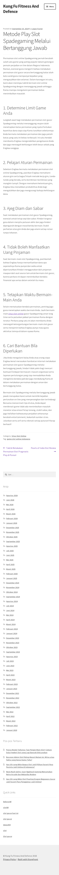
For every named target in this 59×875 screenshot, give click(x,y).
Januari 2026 (11, 523)
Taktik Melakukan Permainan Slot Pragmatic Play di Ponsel (15, 451)
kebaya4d (7, 801)
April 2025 (10, 564)
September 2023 (13, 652)
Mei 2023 (9, 670)
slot (5, 830)
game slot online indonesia (18, 439)
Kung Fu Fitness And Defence (21, 8)
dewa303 (7, 825)
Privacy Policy (9, 859)
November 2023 (12, 642)
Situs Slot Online (19, 436)
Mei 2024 (9, 615)
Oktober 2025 (11, 537)
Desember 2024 (12, 583)
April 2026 (10, 509)
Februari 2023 (12, 684)
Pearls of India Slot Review (43, 449)
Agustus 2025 (12, 546)
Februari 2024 (12, 629)
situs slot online (16, 313)
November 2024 (12, 587)
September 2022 (13, 707)
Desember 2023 (12, 638)
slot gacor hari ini (10, 813)
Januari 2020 (11, 730)
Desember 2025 (12, 527)
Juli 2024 (10, 606)
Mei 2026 (9, 504)
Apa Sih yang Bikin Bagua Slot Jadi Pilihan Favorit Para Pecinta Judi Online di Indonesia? (29, 765)
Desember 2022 (12, 693)
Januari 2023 (11, 688)
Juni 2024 (10, 610)
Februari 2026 (12, 518)
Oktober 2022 (11, 702)
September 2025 (13, 541)
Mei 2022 (9, 712)
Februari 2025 (12, 573)
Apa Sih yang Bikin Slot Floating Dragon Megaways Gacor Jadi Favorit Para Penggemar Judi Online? (30, 780)
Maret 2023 (10, 679)
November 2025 (12, 532)
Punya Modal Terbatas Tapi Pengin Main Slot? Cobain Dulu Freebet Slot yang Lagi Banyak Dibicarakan (29, 751)
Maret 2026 (10, 514)
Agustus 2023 (12, 656)
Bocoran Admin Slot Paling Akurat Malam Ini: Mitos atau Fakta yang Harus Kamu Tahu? (30, 758)
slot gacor (7, 819)
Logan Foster (37, 28)
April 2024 (10, 619)
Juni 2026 (10, 500)
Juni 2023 (10, 665)
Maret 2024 (10, 624)
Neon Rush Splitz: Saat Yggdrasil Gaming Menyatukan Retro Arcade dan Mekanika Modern (29, 773)
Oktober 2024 (11, 592)
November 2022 (12, 698)
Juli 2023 (10, 661)
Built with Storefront (28, 859)
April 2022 (10, 716)
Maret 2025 (10, 569)
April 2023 (10, 675)
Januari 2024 (11, 633)
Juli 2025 (10, 550)
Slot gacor (7, 836)
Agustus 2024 (12, 601)
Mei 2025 (9, 560)
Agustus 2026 (12, 495)
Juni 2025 (10, 555)
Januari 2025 (11, 578)
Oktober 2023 (11, 647)
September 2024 (13, 596)
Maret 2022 (10, 721)
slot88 (6, 807)
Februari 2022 (12, 725)
